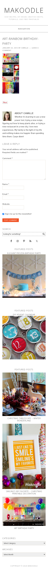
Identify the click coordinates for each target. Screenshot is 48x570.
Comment (7, 158)
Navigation (24, 29)
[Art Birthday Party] (24, 511)
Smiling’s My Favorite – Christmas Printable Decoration (24, 492)
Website (6, 204)
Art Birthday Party (24, 528)
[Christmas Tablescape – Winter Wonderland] (24, 394)
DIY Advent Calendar (24, 314)
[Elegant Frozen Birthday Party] (24, 276)
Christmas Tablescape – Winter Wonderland (24, 419)
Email (5, 194)
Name (5, 184)
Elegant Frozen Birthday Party (24, 253)
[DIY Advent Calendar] (24, 337)
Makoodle (24, 10)
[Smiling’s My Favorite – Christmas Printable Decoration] (24, 456)
